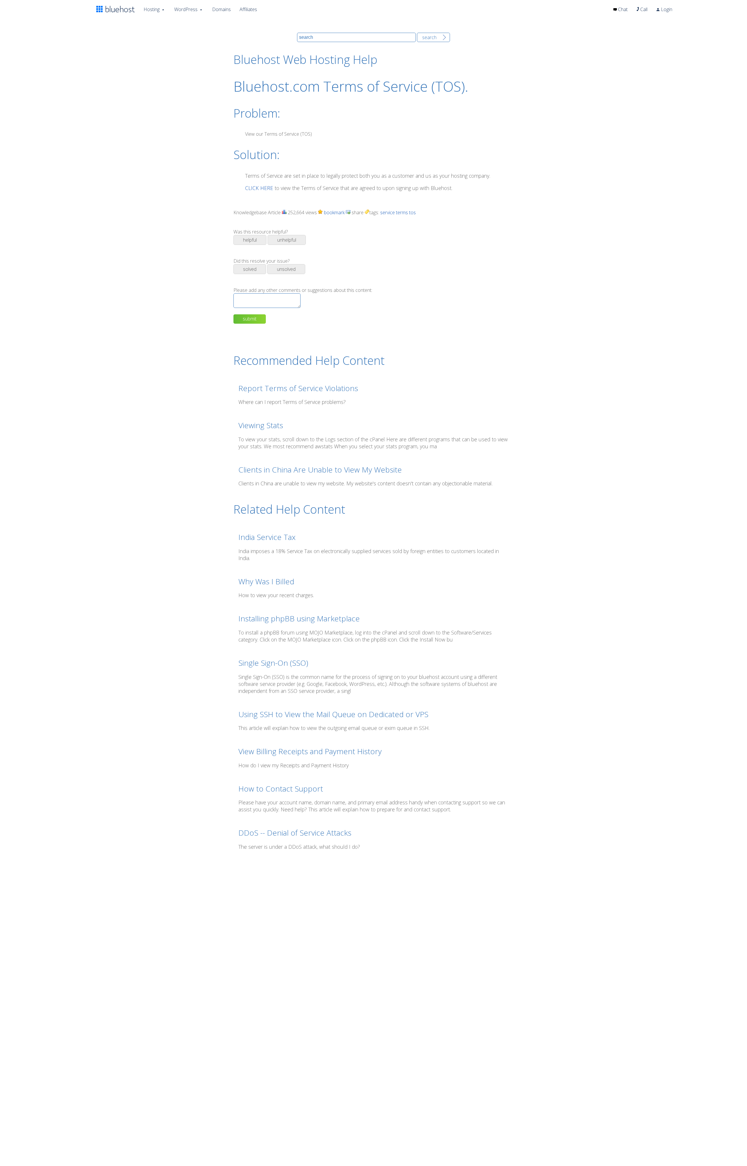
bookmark (334, 212)
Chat (622, 9)
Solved (249, 269)
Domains (221, 9)
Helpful (250, 240)
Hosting (152, 9)
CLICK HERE (259, 187)
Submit (249, 319)
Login (666, 9)
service (387, 212)
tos (412, 212)
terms (402, 212)
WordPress (186, 9)
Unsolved (286, 269)
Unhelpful (286, 240)
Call (643, 9)
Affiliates (248, 9)
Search (429, 37)
